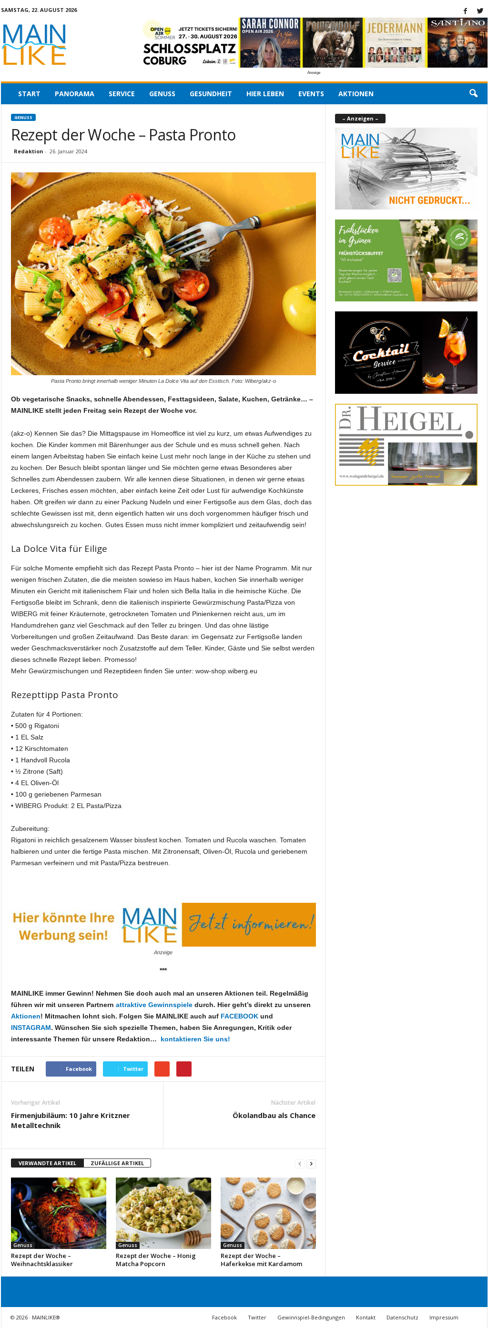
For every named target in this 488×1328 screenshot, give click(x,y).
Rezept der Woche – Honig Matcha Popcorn (156, 1259)
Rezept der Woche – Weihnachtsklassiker (42, 1259)
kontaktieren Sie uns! (194, 1039)
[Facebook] (465, 12)
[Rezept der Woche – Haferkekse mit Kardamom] (268, 1213)
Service (122, 93)
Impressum (443, 1317)
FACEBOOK (239, 1016)
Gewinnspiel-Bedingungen (311, 1317)
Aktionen (356, 93)
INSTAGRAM (31, 1027)
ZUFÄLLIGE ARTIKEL (117, 1163)
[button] (473, 93)
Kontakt (366, 1317)
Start (29, 93)
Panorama (74, 93)
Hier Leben (265, 93)
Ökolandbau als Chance (274, 1115)
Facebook (224, 1317)
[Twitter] (480, 12)
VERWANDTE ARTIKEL (47, 1163)
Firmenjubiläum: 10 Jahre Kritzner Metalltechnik (70, 1120)
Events (311, 93)
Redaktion (28, 151)
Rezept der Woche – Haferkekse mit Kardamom (261, 1259)
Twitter (257, 1317)
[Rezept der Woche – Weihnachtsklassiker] (58, 1213)
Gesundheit (211, 93)
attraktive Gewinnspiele (154, 1004)
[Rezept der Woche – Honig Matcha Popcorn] (163, 1213)
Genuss (162, 93)
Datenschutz (402, 1317)
